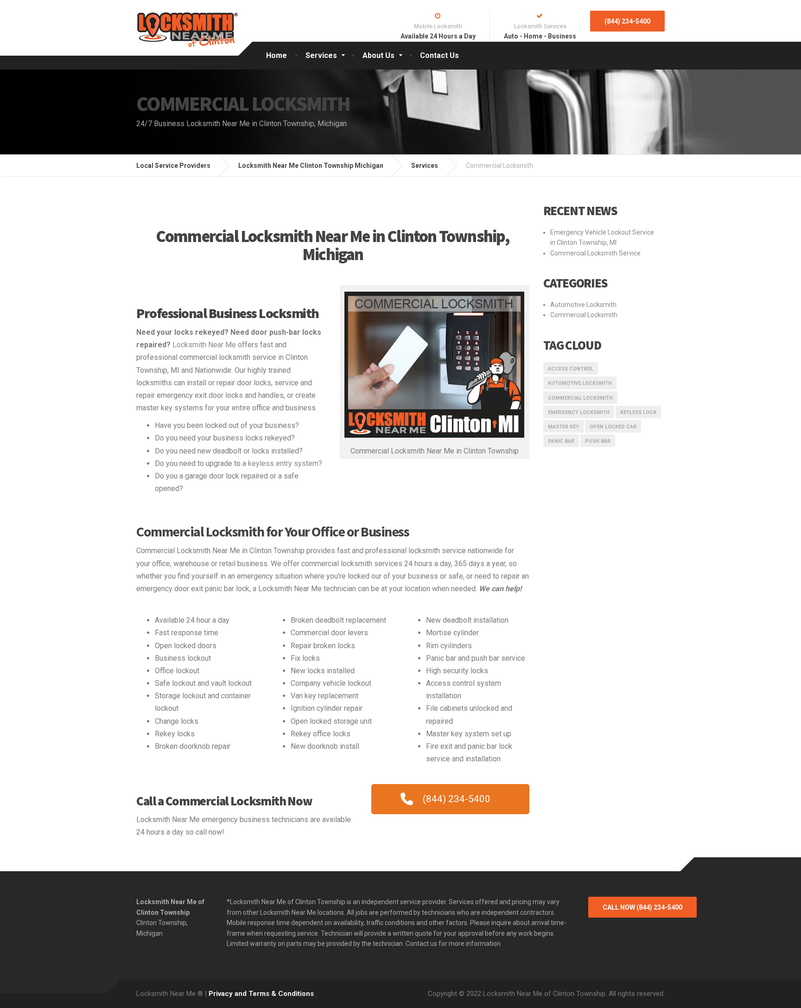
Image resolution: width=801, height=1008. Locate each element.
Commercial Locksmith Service (595, 253)
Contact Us (439, 55)
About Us (378, 55)
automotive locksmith (580, 383)
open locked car (613, 427)
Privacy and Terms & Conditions (261, 993)
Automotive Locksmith (583, 304)
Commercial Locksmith (583, 315)
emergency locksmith (579, 412)
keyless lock (638, 412)
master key (563, 427)
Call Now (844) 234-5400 (642, 907)
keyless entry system (283, 463)
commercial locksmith (580, 398)
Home (276, 55)
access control (570, 369)
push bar (597, 441)
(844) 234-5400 (627, 21)
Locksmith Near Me (204, 344)
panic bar (561, 441)
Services (321, 55)
